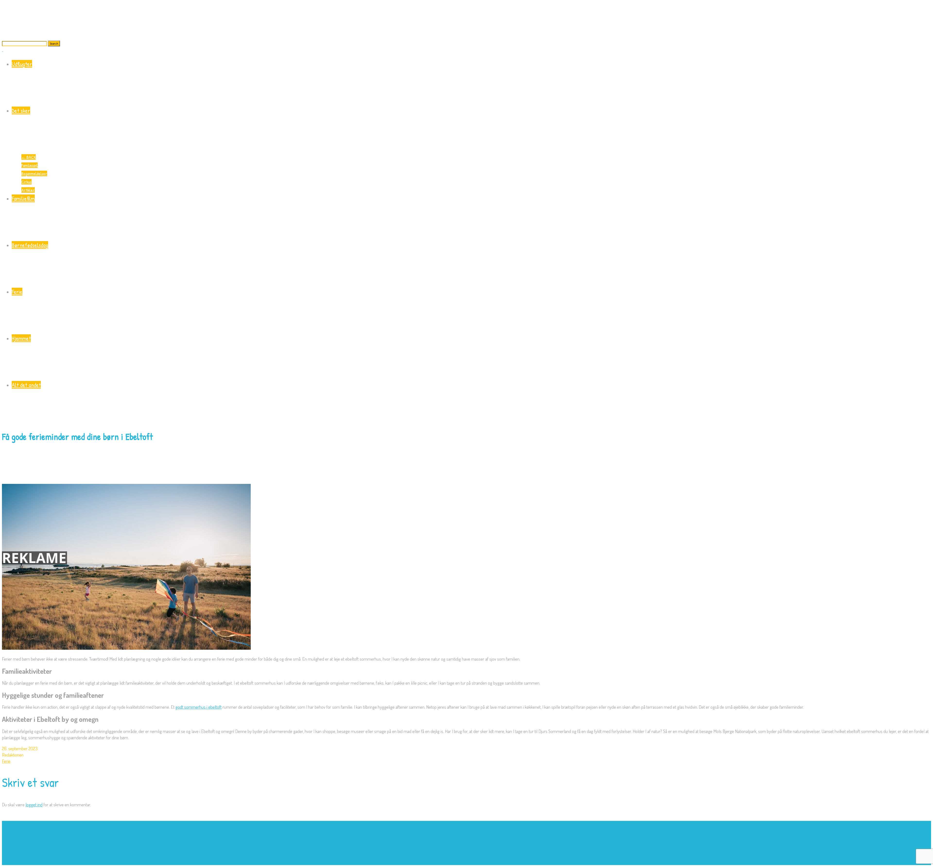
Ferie (17, 291)
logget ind (34, 804)
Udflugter (22, 64)
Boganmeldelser (34, 173)
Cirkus (26, 182)
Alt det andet (26, 385)
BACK (28, 157)
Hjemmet (21, 338)
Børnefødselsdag (30, 245)
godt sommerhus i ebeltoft (198, 707)
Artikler (28, 190)
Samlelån (188, 862)
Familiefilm (23, 198)
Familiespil (29, 165)
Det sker (21, 110)
